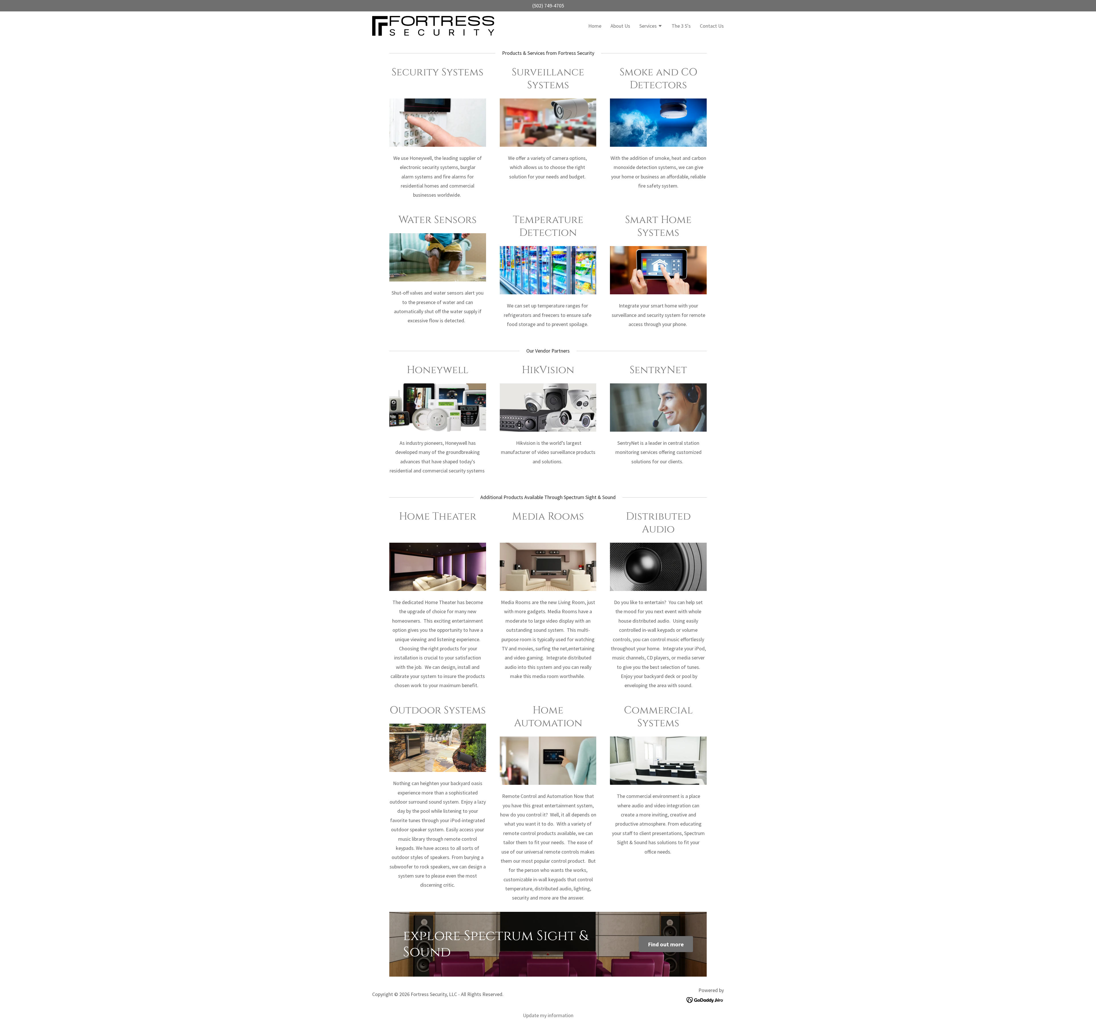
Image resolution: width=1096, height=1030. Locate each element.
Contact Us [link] (712, 26)
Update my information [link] (548, 1015)
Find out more (666, 944)
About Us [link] (620, 26)
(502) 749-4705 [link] (548, 5)
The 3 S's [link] (681, 26)
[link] (433, 25)
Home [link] (594, 26)
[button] (650, 27)
